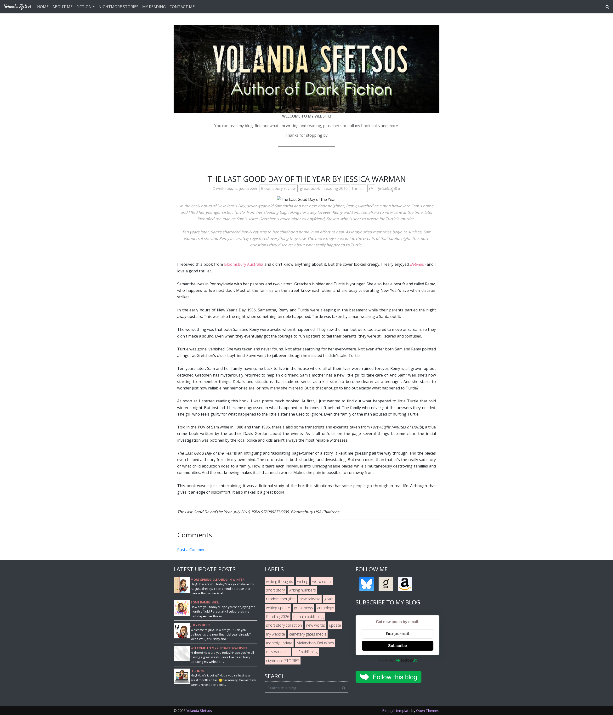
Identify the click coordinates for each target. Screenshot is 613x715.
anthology (325, 607)
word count (322, 581)
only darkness (277, 651)
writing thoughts (279, 581)
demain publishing (308, 616)
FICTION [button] (84, 6)
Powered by (385, 660)
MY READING (154, 6)
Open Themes (427, 710)
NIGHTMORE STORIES (118, 6)
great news (303, 607)
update (335, 625)
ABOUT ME (62, 6)
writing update (278, 607)
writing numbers (302, 590)
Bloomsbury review (278, 188)
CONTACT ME (182, 6)
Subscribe (397, 646)
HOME (43, 6)
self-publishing (306, 651)
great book (310, 188)
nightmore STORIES (282, 660)
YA (371, 188)
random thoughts (280, 599)
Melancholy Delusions (315, 643)
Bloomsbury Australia (243, 264)
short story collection (284, 625)
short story (275, 590)
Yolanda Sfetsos (199, 710)
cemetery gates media (307, 634)
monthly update (279, 643)
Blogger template (396, 710)
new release (310, 599)
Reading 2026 (277, 616)
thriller (358, 188)
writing (302, 581)
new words (315, 625)
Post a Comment (192, 549)
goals (329, 599)
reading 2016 (336, 188)
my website (275, 634)
